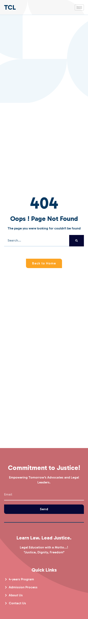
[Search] (76, 240)
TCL (10, 7)
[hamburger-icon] (79, 7)
